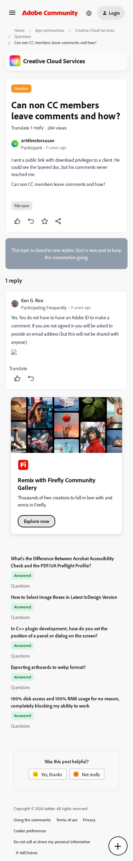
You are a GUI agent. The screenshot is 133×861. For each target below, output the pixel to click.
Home (19, 30)
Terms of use (66, 819)
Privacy (89, 819)
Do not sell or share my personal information (52, 841)
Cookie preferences (30, 830)
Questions (22, 36)
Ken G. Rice (32, 300)
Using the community (32, 819)
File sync (21, 205)
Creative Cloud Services (95, 30)
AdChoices (29, 852)
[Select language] (89, 13)
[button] (12, 15)
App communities (49, 30)
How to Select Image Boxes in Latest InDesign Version (64, 597)
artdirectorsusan (38, 140)
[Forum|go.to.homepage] (50, 13)
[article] (66, 340)
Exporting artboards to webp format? (48, 667)
